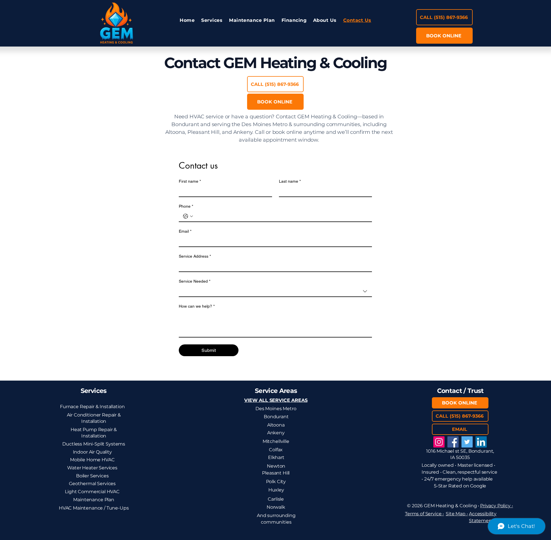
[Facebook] (453, 442)
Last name (290, 181)
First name (190, 181)
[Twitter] (467, 442)
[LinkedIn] (481, 442)
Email (185, 231)
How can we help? (197, 306)
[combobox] (275, 291)
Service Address (195, 256)
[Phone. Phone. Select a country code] (188, 216)
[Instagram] (439, 442)
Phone (186, 206)
